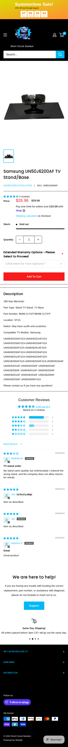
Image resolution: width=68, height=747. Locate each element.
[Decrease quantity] (19, 239)
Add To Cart (34, 276)
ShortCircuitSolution (17, 185)
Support (34, 605)
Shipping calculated (26, 215)
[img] (10, 453)
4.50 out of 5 (43, 406)
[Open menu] (5, 35)
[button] (11, 196)
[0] (61, 35)
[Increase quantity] (38, 239)
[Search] (60, 54)
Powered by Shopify (12, 740)
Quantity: (8, 239)
